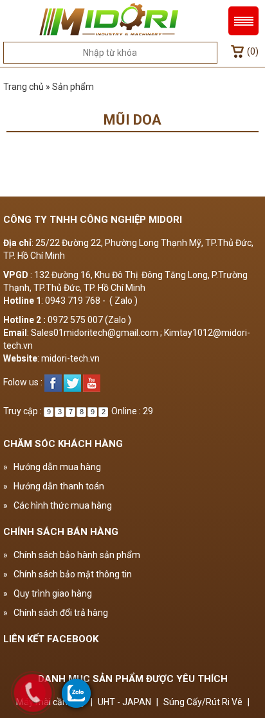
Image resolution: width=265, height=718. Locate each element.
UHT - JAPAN (124, 702)
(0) (253, 51)
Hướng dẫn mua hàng (52, 467)
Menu (243, 20)
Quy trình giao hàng (47, 593)
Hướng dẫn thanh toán (53, 486)
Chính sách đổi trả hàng (55, 613)
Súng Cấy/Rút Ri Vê (202, 702)
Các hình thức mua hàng (57, 505)
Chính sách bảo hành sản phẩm (71, 555)
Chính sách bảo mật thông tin (67, 574)
